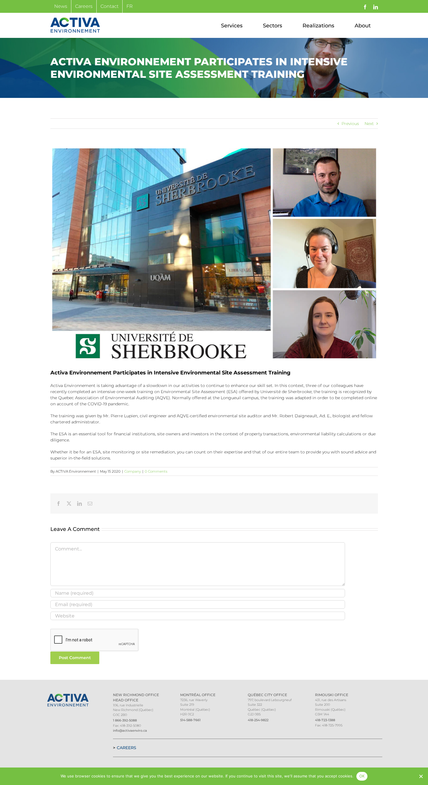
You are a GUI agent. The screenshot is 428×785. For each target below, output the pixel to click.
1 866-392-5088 (125, 720)
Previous (350, 123)
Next (369, 123)
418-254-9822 (258, 720)
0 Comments (156, 471)
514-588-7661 (190, 720)
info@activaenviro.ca (130, 730)
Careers (126, 747)
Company (132, 471)
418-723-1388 (325, 720)
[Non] (421, 776)
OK (362, 776)
